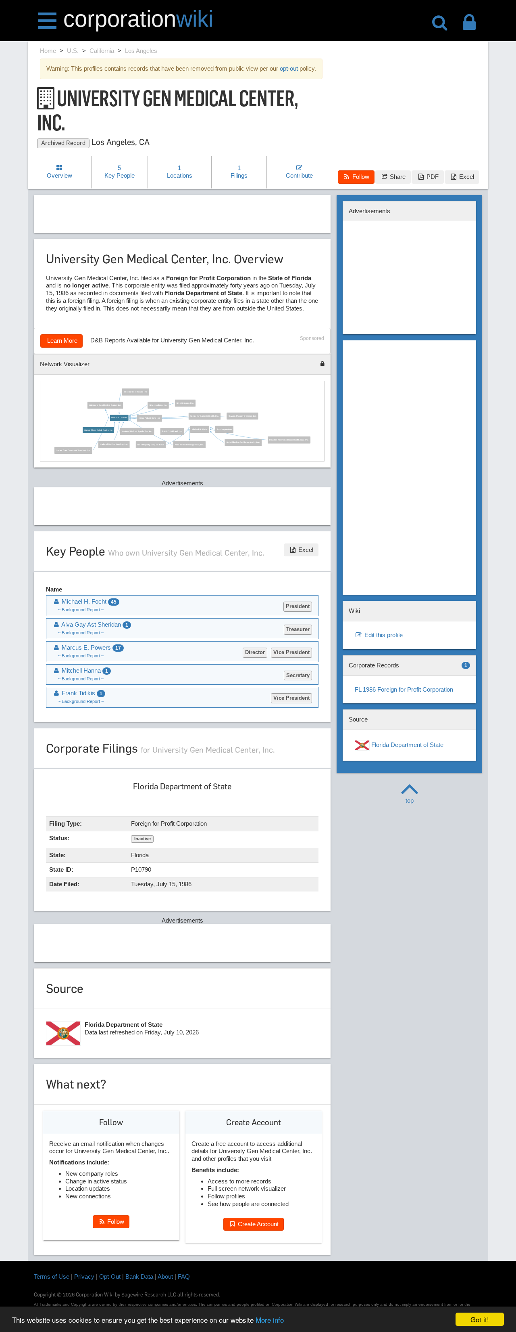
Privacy (84, 1276)
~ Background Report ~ (81, 609)
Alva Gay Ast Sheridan (94, 624)
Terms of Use (51, 1276)
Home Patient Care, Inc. (149, 418)
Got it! (479, 1319)
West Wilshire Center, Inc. (136, 392)
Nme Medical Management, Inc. (189, 445)
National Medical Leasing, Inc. (114, 444)
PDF (432, 176)
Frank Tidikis (81, 693)
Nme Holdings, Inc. (158, 405)
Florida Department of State (406, 744)
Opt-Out (110, 1276)
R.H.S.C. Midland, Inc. (172, 431)
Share (397, 176)
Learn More (61, 340)
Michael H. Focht (200, 429)
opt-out (289, 68)
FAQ (184, 1276)
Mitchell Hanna (84, 670)
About (165, 1276)
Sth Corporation (224, 429)
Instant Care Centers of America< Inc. (73, 450)
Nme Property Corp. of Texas (150, 445)
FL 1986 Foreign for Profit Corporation (404, 689)
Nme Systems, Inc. (185, 403)
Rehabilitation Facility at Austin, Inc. (243, 442)
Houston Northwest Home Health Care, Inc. (289, 440)
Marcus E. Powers (119, 418)
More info (270, 1320)
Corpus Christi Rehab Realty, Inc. (98, 430)
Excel (466, 176)
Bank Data (139, 1276)
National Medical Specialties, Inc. (137, 431)
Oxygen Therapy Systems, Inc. (243, 416)
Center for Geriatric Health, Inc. (204, 416)
